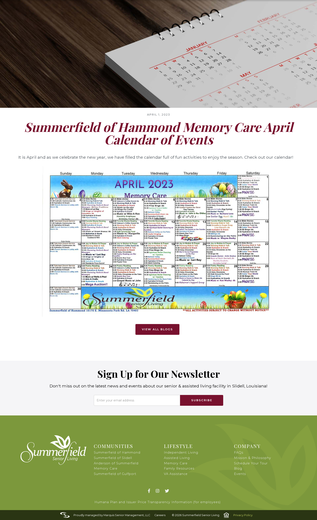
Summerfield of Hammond (117, 452)
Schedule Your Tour (251, 463)
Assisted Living (177, 458)
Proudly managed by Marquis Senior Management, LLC (112, 515)
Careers (159, 515)
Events (240, 474)
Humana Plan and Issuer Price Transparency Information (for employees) (157, 502)
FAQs (238, 452)
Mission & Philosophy (252, 458)
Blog (238, 468)
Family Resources (179, 468)
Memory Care (176, 463)
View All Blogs (157, 329)
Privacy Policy (243, 515)
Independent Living (181, 452)
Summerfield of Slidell (113, 458)
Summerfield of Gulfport (115, 474)
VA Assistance (176, 474)
